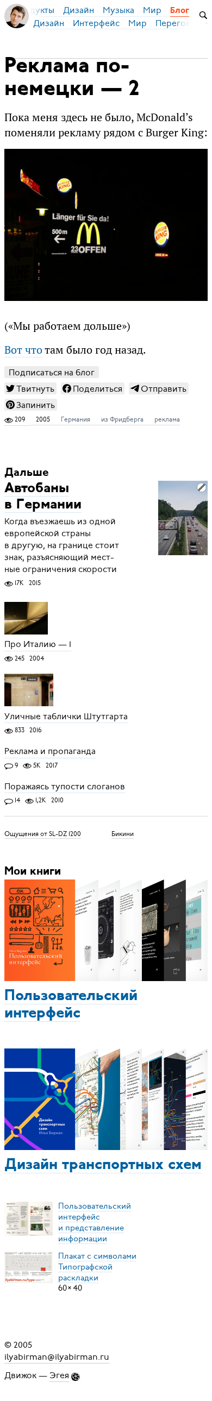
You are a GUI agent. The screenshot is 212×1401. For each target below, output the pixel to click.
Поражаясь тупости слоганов (64, 787)
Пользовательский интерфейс (71, 1005)
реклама (167, 419)
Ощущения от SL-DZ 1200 (42, 834)
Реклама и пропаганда (50, 752)
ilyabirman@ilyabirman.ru (56, 1357)
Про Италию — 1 (37, 645)
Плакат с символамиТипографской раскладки (97, 1266)
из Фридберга (122, 419)
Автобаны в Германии (43, 496)
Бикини (122, 834)
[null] (30, 388)
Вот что (23, 350)
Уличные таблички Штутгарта (66, 717)
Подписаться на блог (52, 372)
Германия (75, 419)
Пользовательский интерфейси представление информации (94, 1221)
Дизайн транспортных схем (103, 1165)
